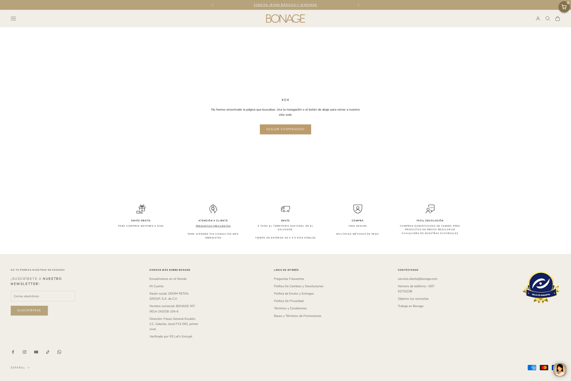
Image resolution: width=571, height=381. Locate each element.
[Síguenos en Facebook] (13, 352)
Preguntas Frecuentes (289, 279)
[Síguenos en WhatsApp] (59, 352)
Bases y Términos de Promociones (297, 316)
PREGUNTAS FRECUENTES (213, 226)
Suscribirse (29, 310)
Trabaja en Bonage (410, 306)
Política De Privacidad (289, 301)
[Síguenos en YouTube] (36, 352)
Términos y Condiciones (290, 308)
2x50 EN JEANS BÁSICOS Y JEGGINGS (285, 4)
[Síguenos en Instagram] (24, 352)
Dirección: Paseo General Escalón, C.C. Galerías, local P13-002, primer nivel (173, 324)
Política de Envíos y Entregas (294, 293)
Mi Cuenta (156, 286)
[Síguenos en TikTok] (48, 352)
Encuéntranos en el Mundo (168, 279)
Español (18, 367)
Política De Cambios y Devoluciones (298, 286)
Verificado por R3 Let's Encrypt (170, 336)
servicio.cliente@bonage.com (417, 279)
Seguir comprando (285, 129)
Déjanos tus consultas (413, 299)
